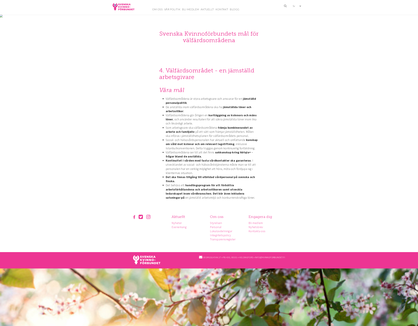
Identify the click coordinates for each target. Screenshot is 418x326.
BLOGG (234, 9)
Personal (215, 227)
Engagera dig (260, 216)
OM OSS (157, 9)
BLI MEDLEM (190, 9)
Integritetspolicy (220, 235)
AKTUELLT (207, 9)
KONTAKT (222, 9)
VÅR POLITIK (172, 9)
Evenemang (179, 227)
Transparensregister (223, 239)
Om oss (216, 216)
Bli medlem (256, 223)
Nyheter (177, 223)
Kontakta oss (257, 231)
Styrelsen (216, 223)
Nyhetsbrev (256, 227)
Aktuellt (178, 216)
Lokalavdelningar (221, 231)
